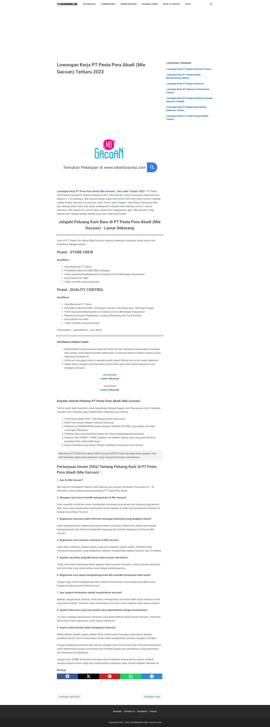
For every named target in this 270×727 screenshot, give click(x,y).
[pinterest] (109, 676)
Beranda (117, 711)
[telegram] (151, 676)
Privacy (153, 711)
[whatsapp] (130, 676)
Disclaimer (142, 711)
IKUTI (188, 4)
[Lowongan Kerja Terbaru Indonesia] (67, 4)
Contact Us (129, 711)
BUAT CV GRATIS (171, 4)
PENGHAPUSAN (129, 4)
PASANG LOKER (150, 4)
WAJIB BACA (89, 4)
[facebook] (67, 676)
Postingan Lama (152, 696)
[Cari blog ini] (211, 4)
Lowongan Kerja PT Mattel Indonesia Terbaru (188, 69)
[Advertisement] (135, 35)
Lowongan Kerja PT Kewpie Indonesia (185, 83)
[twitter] (88, 676)
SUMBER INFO (108, 4)
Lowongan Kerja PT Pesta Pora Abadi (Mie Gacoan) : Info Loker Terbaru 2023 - (101, 191)
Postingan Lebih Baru (69, 696)
